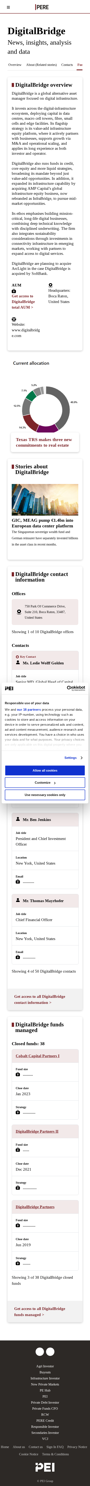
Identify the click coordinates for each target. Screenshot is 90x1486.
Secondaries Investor (45, 1432)
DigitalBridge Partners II (37, 1131)
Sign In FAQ (55, 1447)
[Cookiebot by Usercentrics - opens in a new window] (67, 688)
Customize (42, 782)
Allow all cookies (45, 770)
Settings (70, 757)
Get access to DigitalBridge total (23, 301)
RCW (45, 1414)
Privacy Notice (77, 1447)
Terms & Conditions (55, 1454)
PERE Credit (45, 1420)
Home (5, 1447)
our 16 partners (29, 709)
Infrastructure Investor (45, 1378)
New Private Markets (45, 1384)
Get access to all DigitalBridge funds (39, 1311)
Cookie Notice (28, 1454)
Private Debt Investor (45, 1402)
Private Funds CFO (45, 1408)
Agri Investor (45, 1366)
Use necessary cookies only (45, 795)
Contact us (36, 1447)
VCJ (45, 1439)
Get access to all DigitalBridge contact (39, 999)
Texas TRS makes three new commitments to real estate (44, 442)
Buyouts (45, 1372)
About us (19, 1447)
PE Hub (45, 1390)
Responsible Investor (45, 1426)
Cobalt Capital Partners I (37, 1056)
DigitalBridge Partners (35, 1207)
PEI (45, 1396)
